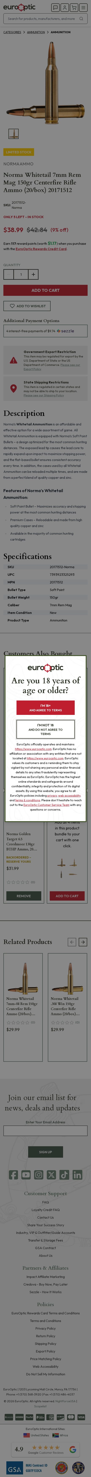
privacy (52, 795)
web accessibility (69, 795)
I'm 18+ (45, 707)
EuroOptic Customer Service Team (46, 805)
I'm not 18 (46, 729)
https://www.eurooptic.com (33, 749)
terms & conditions (27, 800)
